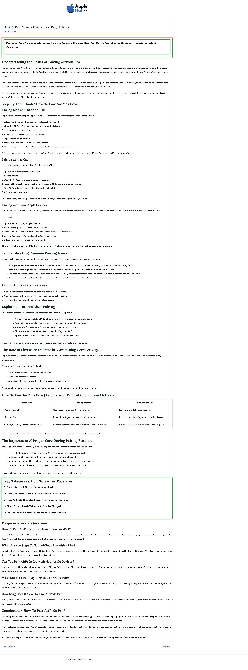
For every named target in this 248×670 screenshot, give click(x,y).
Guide (6, 32)
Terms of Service (87, 659)
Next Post (167, 647)
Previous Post (7, 647)
